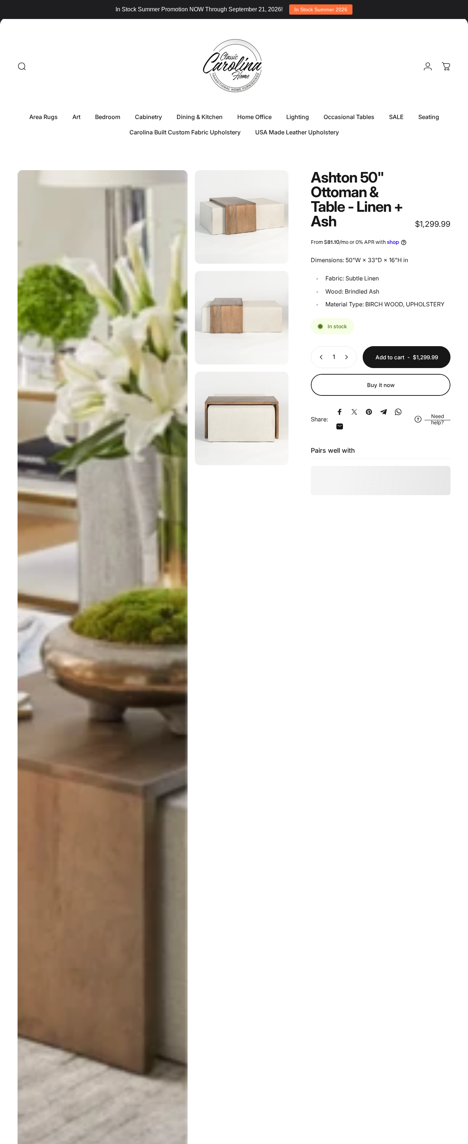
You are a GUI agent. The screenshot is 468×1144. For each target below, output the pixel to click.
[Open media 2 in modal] (241, 217)
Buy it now (381, 385)
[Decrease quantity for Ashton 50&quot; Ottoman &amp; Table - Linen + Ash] (319, 357)
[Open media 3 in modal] (241, 317)
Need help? (437, 419)
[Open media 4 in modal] (241, 418)
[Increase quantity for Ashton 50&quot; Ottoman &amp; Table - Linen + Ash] (348, 357)
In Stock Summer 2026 (320, 9)
